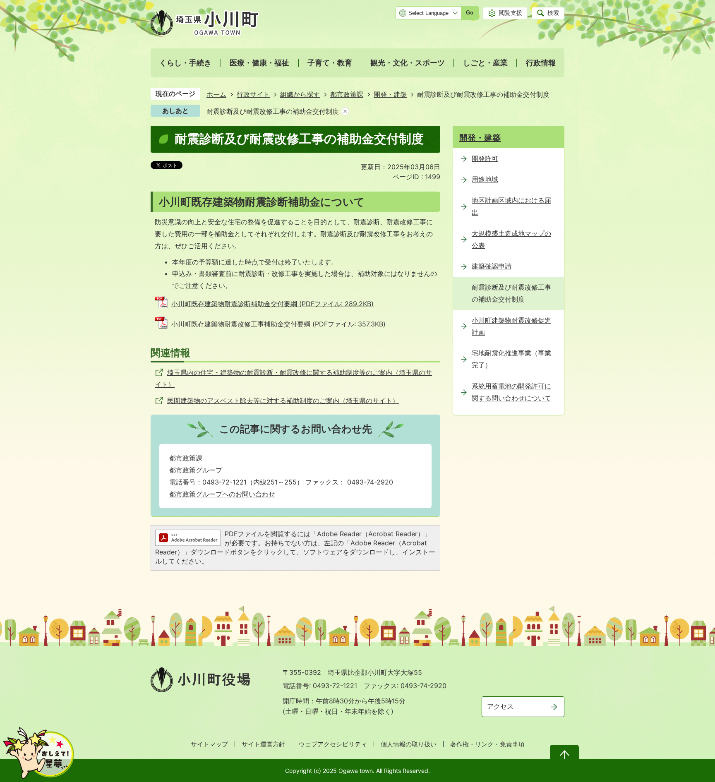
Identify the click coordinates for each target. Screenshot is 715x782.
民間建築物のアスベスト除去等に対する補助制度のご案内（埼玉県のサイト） (283, 400)
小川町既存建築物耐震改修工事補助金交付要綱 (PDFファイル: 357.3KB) (278, 324)
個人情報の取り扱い (409, 744)
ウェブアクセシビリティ (333, 744)
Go (469, 13)
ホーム (216, 94)
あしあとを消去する (345, 112)
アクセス (500, 706)
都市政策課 (346, 94)
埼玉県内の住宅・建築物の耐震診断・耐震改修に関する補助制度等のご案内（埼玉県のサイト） (293, 378)
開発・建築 (390, 94)
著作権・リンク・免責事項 (487, 744)
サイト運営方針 (263, 744)
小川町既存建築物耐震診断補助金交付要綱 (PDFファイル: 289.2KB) (272, 304)
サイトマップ (209, 744)
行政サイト (253, 94)
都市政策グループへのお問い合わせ (222, 494)
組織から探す (300, 94)
